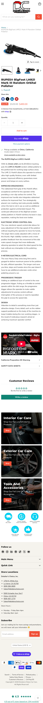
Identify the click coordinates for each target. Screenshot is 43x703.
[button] (7, 70)
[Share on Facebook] (3, 99)
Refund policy (31, 675)
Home (3, 28)
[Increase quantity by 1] (22, 123)
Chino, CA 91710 (10, 596)
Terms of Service (18, 675)
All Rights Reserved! (21, 684)
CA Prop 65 (30, 679)
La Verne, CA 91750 (11, 583)
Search (7, 675)
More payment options (21, 144)
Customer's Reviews (16, 679)
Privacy (28, 677)
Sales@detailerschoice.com (14, 589)
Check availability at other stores (14, 155)
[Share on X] (7, 99)
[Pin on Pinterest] (16, 99)
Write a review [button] (21, 397)
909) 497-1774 (9, 599)
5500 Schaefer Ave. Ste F (13, 593)
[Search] (38, 17)
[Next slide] (40, 70)
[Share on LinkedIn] (12, 99)
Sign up (34, 634)
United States (20, 645)
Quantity (4, 117)
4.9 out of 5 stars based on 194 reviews (21, 701)
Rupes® (7, 90)
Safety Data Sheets (16, 677)
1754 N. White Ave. (11, 581)
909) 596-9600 (9, 586)
